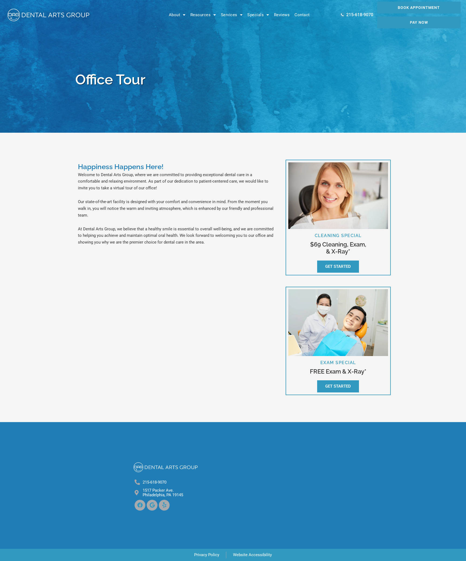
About (174, 14)
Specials (255, 14)
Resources (200, 14)
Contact (302, 14)
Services (229, 14)
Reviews (282, 14)
